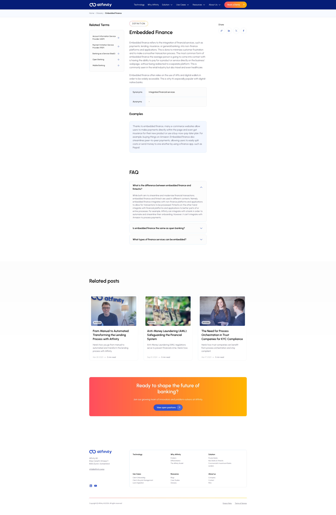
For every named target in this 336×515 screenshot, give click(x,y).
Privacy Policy (227, 503)
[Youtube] (95, 485)
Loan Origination (138, 483)
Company (211, 478)
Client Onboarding (139, 478)
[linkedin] (90, 485)
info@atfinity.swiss (96, 469)
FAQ (209, 483)
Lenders (211, 466)
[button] (167, 4)
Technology (139, 4)
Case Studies (175, 480)
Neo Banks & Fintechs (215, 461)
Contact (211, 480)
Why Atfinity (153, 4)
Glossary (174, 483)
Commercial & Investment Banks (219, 463)
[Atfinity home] (100, 452)
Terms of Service (241, 503)
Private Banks (213, 458)
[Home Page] (100, 5)
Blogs (172, 478)
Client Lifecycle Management (143, 480)
